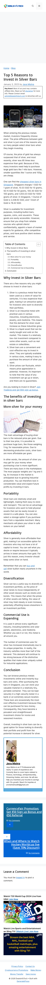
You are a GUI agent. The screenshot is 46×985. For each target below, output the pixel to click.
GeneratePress (23, 981)
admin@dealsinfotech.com (15, 96)
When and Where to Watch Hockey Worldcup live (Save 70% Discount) (22, 844)
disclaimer (29, 91)
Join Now (13, 899)
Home (6, 68)
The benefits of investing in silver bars (21, 252)
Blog (13, 68)
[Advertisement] (23, 36)
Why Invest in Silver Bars (17, 248)
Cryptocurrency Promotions (16, 970)
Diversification (16, 265)
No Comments (14, 820)
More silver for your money (20, 257)
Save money (31, 974)
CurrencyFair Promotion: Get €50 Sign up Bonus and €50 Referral (24, 812)
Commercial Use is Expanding (22, 268)
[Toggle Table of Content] (37, 244)
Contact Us (30, 966)
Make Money (36, 970)
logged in (20, 877)
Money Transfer (16, 974)
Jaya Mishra (13, 763)
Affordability (16, 262)
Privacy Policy (17, 966)
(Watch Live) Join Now (27, 931)
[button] (32, 6)
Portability (15, 260)
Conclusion (11, 271)
